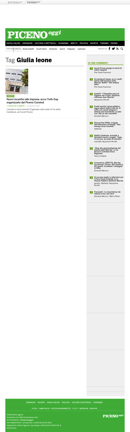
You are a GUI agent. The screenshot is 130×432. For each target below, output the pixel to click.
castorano (81, 49)
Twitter (113, 49)
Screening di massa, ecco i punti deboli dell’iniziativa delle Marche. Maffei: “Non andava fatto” (108, 82)
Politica (84, 43)
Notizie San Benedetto (61, 408)
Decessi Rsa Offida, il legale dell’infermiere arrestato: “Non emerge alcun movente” (107, 124)
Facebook (109, 49)
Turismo (104, 43)
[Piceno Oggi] (34, 38)
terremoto (53, 49)
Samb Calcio (44, 408)
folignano (71, 49)
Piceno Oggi (33, 2)
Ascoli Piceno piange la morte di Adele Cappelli (108, 69)
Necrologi (83, 408)
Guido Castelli (28, 49)
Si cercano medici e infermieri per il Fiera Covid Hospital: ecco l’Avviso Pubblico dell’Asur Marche (108, 179)
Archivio (93, 408)
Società (94, 43)
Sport (9, 50)
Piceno (114, 43)
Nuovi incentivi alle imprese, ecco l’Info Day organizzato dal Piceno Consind (32, 101)
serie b (62, 49)
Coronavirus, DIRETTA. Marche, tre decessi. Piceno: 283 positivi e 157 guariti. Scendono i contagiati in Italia (108, 165)
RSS (117, 49)
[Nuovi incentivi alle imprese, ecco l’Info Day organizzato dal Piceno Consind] (16, 93)
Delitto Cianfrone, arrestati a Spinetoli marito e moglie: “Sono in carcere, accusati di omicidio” (108, 137)
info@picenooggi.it (26, 420)
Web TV (74, 43)
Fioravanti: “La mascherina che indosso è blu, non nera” (107, 193)
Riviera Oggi (15, 2)
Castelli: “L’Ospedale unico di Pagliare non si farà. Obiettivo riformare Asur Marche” (107, 95)
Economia (63, 43)
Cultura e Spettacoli (45, 43)
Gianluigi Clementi (17, 106)
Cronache (27, 43)
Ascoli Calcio (13, 43)
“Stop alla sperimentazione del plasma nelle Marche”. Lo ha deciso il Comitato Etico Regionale (107, 151)
